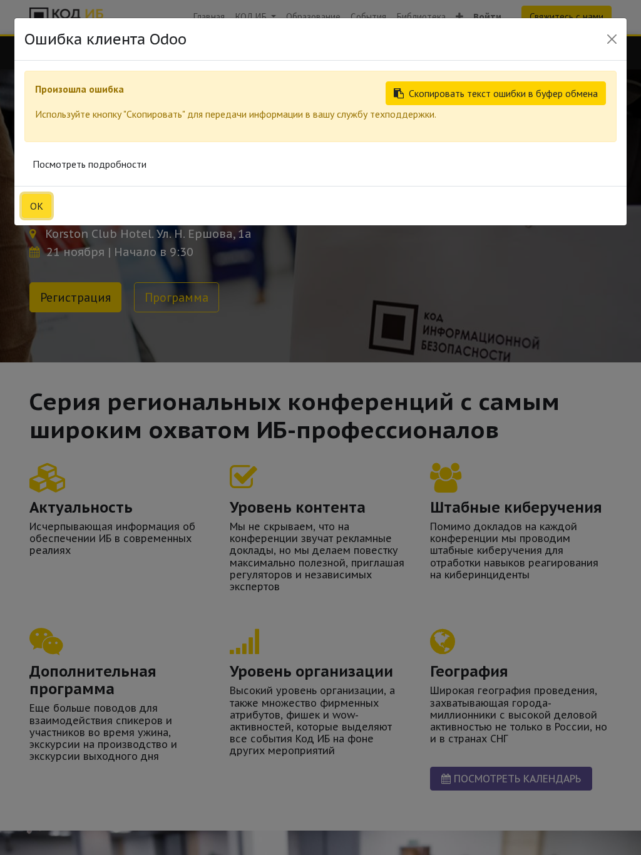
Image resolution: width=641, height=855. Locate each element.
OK (36, 206)
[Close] (612, 39)
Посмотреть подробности (89, 164)
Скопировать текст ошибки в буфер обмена (503, 93)
